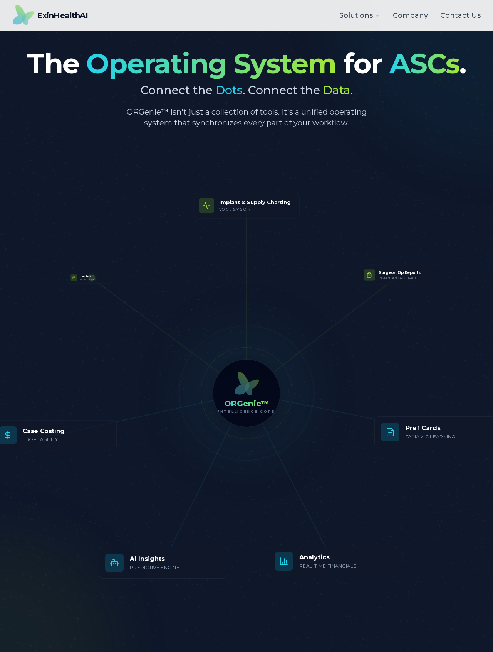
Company (410, 15)
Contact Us (460, 15)
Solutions (356, 15)
